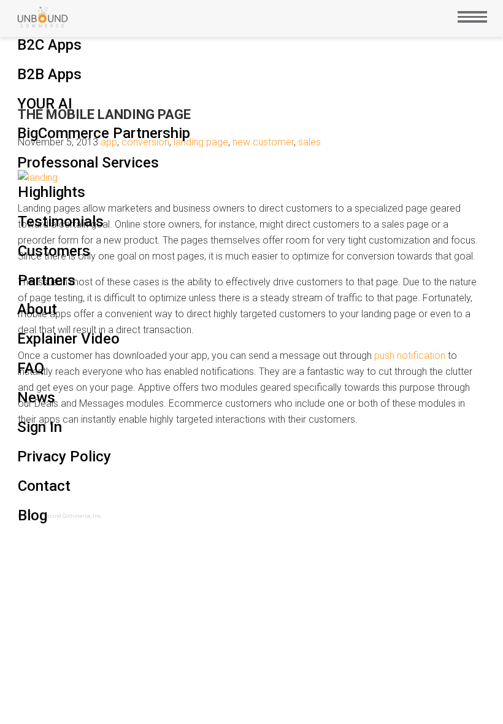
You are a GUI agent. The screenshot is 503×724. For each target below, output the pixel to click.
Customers (54, 251)
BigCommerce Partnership (103, 133)
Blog (32, 515)
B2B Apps (49, 74)
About (37, 309)
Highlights (51, 192)
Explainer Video (68, 338)
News (36, 397)
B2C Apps (49, 44)
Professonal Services (88, 162)
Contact (44, 486)
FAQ (30, 368)
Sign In (39, 427)
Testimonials (61, 221)
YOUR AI (44, 103)
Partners (46, 280)
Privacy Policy (64, 456)
